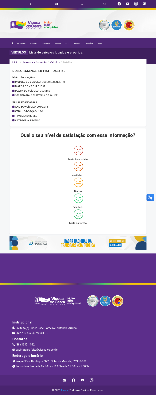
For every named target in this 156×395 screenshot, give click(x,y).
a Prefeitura (21, 43)
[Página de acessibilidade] (82, 4)
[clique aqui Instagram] (91, 380)
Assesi (64, 390)
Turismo (99, 43)
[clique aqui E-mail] (64, 380)
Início (15, 62)
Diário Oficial (89, 43)
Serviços (58, 43)
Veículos (55, 62)
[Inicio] (12, 43)
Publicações (76, 43)
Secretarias (46, 43)
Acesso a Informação (34, 62)
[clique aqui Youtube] (82, 380)
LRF (66, 43)
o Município (34, 43)
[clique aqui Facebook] (73, 380)
